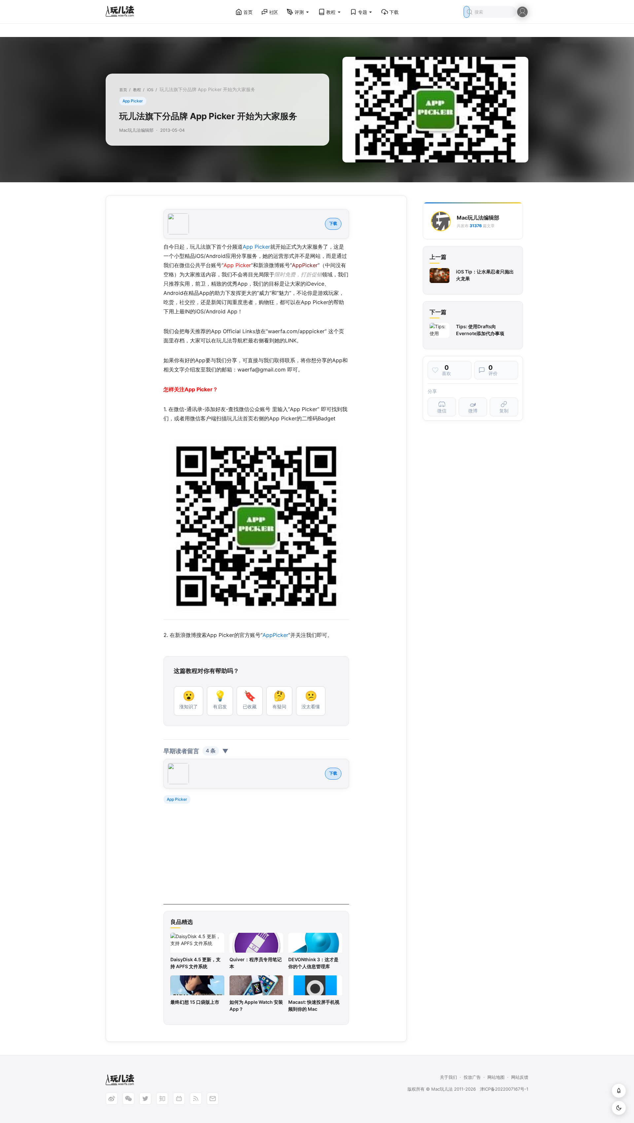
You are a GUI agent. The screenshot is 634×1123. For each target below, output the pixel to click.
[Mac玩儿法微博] (112, 1099)
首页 (248, 12)
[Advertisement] (256, 858)
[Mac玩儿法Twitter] (145, 1099)
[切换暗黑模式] (619, 1108)
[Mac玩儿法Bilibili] (179, 1099)
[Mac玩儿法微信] (128, 1099)
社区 (273, 12)
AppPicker (275, 635)
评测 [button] (299, 12)
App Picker (133, 100)
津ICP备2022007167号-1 (504, 1089)
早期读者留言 (196, 751)
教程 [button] (330, 12)
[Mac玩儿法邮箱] (213, 1099)
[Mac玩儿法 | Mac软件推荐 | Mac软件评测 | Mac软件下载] (122, 12)
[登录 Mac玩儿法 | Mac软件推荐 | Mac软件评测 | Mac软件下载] (522, 11)
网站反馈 (519, 1077)
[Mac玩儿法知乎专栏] (162, 1099)
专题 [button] (362, 12)
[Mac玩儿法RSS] (196, 1099)
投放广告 (472, 1077)
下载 (394, 12)
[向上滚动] (619, 1090)
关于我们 (448, 1077)
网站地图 (496, 1077)
